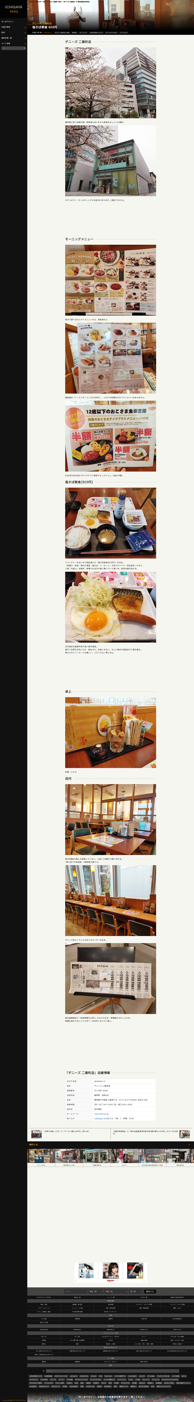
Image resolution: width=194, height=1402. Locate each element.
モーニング (83, 33)
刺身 (82, 1383)
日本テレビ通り (169, 1383)
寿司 (110, 1383)
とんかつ (142, 1376)
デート (144, 1336)
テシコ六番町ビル (109, 1379)
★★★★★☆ (77, 1329)
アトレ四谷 (151, 1376)
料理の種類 (6, 27)
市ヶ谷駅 (44, 1319)
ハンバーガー (122, 1379)
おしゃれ (44, 1336)
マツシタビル (49, 1383)
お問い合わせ (144, 1362)
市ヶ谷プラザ (125, 1383)
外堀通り (96, 1383)
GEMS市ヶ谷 (84, 1376)
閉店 (115, 1386)
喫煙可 (88, 1383)
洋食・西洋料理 (110, 1308)
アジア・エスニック (44, 1308)
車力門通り (107, 1386)
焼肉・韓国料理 (144, 1308)
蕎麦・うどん (177, 1308)
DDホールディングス (61, 1376)
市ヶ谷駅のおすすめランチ (44, 1351)
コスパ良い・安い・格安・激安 (144, 1344)
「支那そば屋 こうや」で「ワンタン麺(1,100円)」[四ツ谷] (66, 1131)
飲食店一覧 (77, 1297)
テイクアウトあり (111, 33)
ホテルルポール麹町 (36, 1383)
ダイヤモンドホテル (81, 1379)
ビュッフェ (146, 1379)
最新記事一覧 (7, 38)
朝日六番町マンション (183, 1383)
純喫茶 (99, 1386)
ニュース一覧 (111, 1297)
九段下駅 (144, 1319)
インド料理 (175, 1376)
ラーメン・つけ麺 (77, 1308)
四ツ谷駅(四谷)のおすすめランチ (177, 1351)
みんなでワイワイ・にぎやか (110, 1336)
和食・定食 (44, 1304)
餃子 (152, 1386)
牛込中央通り (74, 1386)
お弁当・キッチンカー (110, 1312)
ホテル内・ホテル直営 (177, 1336)
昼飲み (44, 1344)
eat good (73, 1376)
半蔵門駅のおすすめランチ (77, 1351)
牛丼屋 (65, 1386)
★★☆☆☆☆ (177, 1329)
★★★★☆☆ (47, 33)
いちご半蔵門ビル (120, 1376)
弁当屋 (134, 1383)
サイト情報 (6, 43)
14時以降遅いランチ (96, 33)
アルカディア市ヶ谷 (163, 1376)
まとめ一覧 (144, 1297)
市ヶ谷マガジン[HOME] (44, 1297)
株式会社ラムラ (44, 1386)
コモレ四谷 (44, 1379)
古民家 (44, 1340)
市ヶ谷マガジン (8, 21)
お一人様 (77, 1336)
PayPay (93, 1376)
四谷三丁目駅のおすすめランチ (44, 1355)
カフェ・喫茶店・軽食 (62, 33)
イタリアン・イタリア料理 (144, 1304)
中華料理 (110, 1304)
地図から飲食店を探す (177, 1297)
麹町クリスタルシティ (163, 1386)
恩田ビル (142, 1383)
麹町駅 (74, 33)
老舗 (77, 1344)
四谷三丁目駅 (44, 1322)
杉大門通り (33, 1386)
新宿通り (150, 1383)
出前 (76, 1383)
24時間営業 (48, 1376)
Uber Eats (108, 1376)
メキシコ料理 (60, 1383)
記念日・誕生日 (177, 1344)
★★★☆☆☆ (144, 1329)
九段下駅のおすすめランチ (144, 1351)
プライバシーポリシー (110, 1362)
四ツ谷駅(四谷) (177, 1319)
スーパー (61, 1379)
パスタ (131, 1379)
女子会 (111, 1340)
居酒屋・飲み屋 (77, 1304)
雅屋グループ (124, 1386)
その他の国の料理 (77, 1312)
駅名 (3, 32)
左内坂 (116, 1383)
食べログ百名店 (143, 1386)
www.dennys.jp (101, 1114)
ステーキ (53, 1379)
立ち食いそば (90, 1386)
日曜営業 (158, 1383)
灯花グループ (56, 1386)
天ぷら (104, 1383)
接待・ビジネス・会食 (177, 1340)
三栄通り (69, 1383)
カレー (184, 1376)
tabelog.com (100, 1118)
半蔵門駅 (77, 1319)
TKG (100, 1376)
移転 (82, 1386)
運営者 (44, 1362)
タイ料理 (69, 1379)
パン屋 (138, 1379)
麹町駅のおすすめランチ (110, 1351)
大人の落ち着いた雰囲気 (77, 1340)
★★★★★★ (44, 1329)
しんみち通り (132, 1376)
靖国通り (133, 1386)
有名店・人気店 (110, 1344)
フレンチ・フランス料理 (177, 1304)
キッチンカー (34, 1379)
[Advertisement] (13, 64)
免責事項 (77, 1362)
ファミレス (123, 33)
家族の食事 (144, 1340)
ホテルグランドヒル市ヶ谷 (170, 1379)
